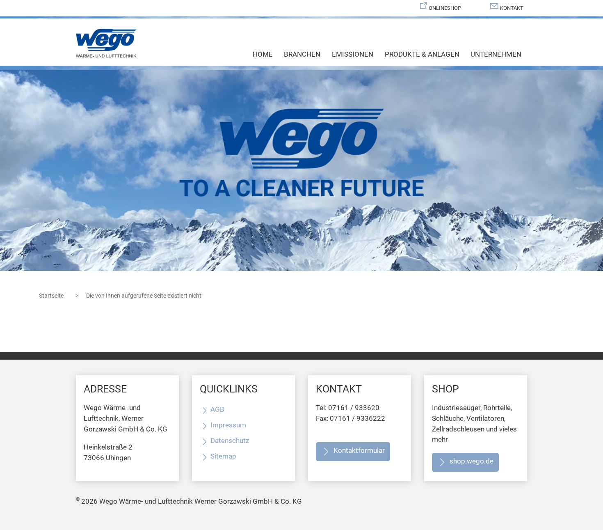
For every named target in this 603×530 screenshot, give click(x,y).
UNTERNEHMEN (496, 54)
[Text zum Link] (301, 170)
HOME (263, 54)
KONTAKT (511, 8)
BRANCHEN (302, 54)
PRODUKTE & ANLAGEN (422, 54)
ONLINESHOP (445, 8)
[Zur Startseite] (106, 43)
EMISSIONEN (352, 54)
